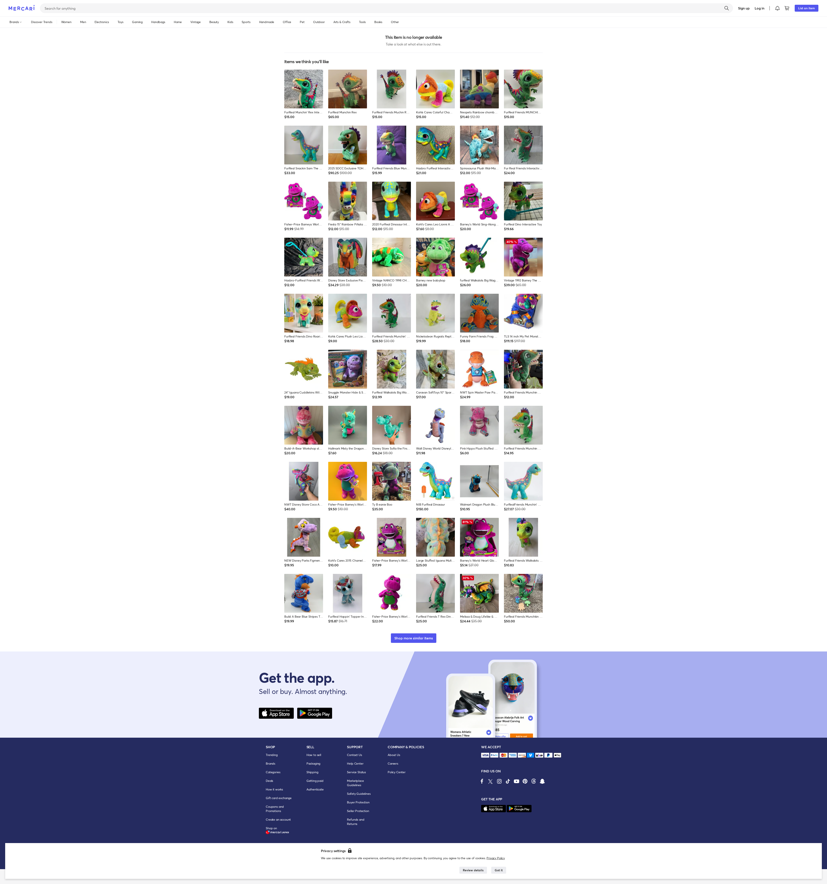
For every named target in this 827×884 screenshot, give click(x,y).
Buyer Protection (358, 802)
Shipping (312, 772)
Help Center (355, 763)
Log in (759, 8)
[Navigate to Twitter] (490, 781)
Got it (499, 870)
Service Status (356, 772)
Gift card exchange (279, 798)
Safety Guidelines (358, 794)
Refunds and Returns (355, 821)
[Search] (726, 8)
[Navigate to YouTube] (516, 781)
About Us (394, 755)
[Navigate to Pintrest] (525, 781)
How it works (274, 789)
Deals (269, 781)
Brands (270, 763)
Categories (273, 772)
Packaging (313, 763)
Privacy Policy (496, 858)
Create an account (278, 819)
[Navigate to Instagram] (499, 781)
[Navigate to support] (485, 755)
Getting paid (314, 781)
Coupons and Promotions (275, 808)
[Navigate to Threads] (533, 781)
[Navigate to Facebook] (482, 781)
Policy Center (397, 772)
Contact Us (354, 755)
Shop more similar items (413, 638)
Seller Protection (358, 811)
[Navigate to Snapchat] (542, 781)
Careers (393, 763)
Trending (272, 755)
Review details (473, 870)
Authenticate (315, 789)
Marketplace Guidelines (355, 783)
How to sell (313, 755)
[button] (777, 8)
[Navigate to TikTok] (508, 781)
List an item (806, 8)
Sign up (743, 8)
